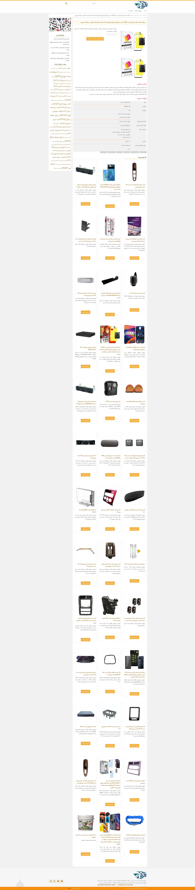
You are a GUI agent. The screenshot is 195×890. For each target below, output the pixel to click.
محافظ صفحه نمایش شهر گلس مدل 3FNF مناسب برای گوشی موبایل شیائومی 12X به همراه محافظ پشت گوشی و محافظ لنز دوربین (113, 22)
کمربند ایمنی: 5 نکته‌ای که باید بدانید (61, 39)
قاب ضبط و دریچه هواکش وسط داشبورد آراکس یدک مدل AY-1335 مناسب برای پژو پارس (86, 620)
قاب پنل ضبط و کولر (135, 152)
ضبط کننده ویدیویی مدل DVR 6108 (88, 727)
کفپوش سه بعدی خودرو (62, 150)
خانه (145, 11)
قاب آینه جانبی (55, 100)
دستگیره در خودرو (62, 89)
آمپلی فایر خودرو (54, 68)
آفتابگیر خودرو (65, 68)
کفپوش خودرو (57, 147)
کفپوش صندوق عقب (61, 160)
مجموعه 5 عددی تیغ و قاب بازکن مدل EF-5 (135, 564)
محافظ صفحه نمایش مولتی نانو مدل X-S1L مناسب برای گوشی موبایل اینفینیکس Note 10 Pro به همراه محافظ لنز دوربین (134, 675)
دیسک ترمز (57, 93)
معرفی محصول (138, 11)
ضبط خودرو (62, 100)
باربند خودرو (61, 72)
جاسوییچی (67, 83)
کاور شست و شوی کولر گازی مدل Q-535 (135, 835)
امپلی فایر (68, 72)
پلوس (54, 134)
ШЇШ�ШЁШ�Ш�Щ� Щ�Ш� (107, 885)
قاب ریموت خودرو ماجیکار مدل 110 (137, 293)
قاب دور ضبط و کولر (111, 152)
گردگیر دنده (57, 168)
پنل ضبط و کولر (135, 15)
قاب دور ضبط (119, 152)
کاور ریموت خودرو (61, 145)
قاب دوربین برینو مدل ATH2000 (113, 401)
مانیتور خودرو (60, 127)
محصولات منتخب (143, 15)
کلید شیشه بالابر (58, 164)
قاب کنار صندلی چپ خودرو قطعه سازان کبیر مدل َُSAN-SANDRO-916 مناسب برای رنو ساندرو (110, 295)
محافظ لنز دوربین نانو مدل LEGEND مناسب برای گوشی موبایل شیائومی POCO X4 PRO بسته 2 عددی (110, 187)
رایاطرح (69, 888)
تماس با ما (131, 11)
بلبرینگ (58, 80)
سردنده (59, 96)
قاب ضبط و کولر (103, 152)
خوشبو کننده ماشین (62, 86)
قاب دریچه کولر (126, 152)
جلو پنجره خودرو (58, 84)
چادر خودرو (61, 141)
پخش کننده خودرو (62, 134)
